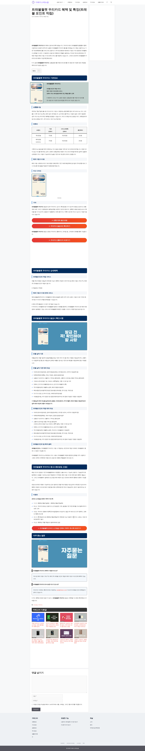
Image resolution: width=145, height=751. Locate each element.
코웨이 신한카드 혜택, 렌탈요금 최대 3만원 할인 (80, 641)
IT (107, 2)
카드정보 (77, 2)
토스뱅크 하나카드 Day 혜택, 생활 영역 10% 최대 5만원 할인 (38, 641)
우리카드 (40, 604)
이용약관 (62, 743)
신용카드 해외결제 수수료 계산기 (69, 722)
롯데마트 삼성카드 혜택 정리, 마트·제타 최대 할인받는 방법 (66, 625)
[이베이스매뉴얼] (33, 2)
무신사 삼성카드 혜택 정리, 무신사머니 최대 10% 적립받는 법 (52, 625)
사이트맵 (79, 743)
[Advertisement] (59, 31)
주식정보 (92, 2)
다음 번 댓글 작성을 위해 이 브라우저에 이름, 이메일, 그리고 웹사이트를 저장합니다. (57, 704)
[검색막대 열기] (111, 2)
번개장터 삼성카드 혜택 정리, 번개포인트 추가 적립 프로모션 (80, 625)
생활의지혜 (101, 2)
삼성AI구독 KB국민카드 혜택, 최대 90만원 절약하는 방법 (52, 641)
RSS (84, 743)
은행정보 (70, 2)
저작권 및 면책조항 (95, 728)
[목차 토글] (38, 70)
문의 (91, 725)
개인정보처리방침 (70, 743)
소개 (91, 722)
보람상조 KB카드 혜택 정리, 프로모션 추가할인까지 (66, 641)
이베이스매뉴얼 (42, 2)
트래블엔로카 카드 (62, 590)
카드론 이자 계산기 (66, 725)
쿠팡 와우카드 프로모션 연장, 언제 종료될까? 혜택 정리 (38, 625)
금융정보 (85, 2)
